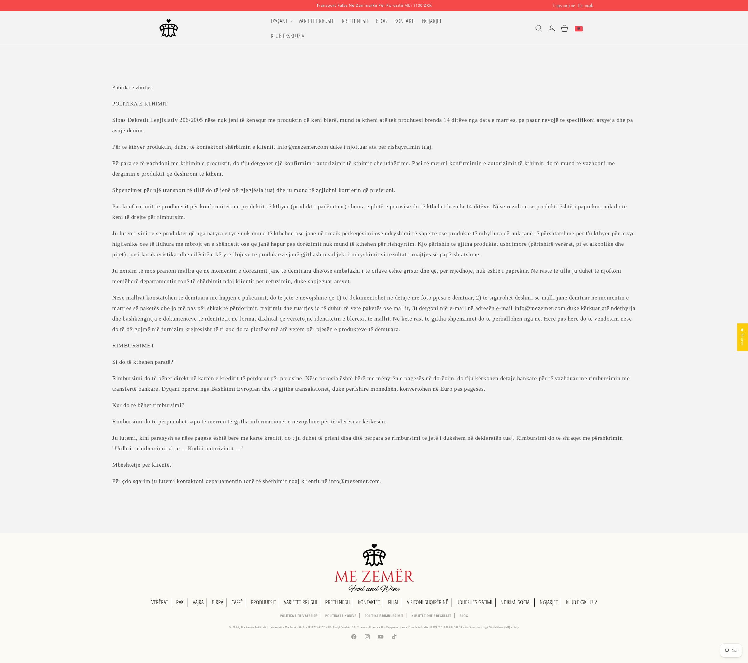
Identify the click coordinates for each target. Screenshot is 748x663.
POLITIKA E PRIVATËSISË (298, 615)
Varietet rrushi (300, 602)
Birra (217, 602)
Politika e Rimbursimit (384, 615)
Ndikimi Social (516, 602)
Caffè (237, 602)
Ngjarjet (549, 602)
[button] (281, 20)
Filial (393, 602)
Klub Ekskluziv (581, 602)
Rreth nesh (337, 602)
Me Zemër (248, 627)
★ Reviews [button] (742, 337)
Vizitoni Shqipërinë (427, 602)
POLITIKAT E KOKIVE (340, 615)
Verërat (159, 602)
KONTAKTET (369, 602)
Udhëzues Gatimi (474, 602)
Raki (180, 602)
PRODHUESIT (263, 602)
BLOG (464, 615)
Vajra (198, 602)
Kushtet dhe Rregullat (431, 615)
